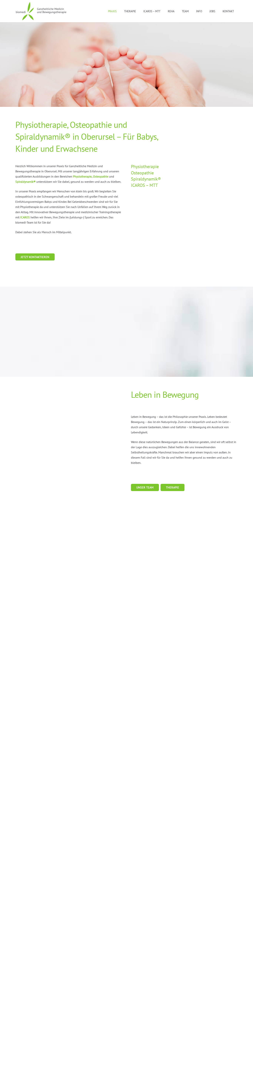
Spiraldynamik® (25, 181)
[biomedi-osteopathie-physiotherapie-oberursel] (41, 11)
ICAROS (25, 217)
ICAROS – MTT (144, 185)
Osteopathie (101, 176)
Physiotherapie (82, 176)
